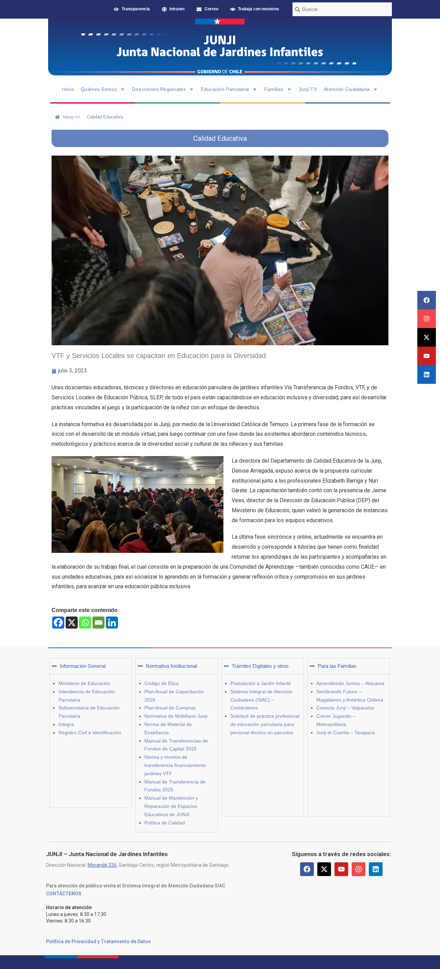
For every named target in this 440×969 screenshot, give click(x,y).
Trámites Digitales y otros (260, 666)
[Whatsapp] (85, 623)
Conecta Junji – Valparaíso (345, 707)
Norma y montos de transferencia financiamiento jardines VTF (175, 765)
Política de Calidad (164, 822)
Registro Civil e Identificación (89, 732)
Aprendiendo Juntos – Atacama (350, 683)
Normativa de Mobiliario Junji (175, 716)
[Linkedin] (426, 374)
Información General (83, 666)
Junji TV (308, 89)
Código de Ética (161, 683)
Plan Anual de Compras (170, 707)
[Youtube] (426, 356)
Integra (66, 724)
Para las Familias (337, 666)
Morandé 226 (102, 865)
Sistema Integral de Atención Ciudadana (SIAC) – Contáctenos (261, 700)
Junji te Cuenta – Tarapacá (345, 732)
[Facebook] (426, 300)
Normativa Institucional (171, 666)
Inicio (68, 89)
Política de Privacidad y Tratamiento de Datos (98, 941)
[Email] (98, 623)
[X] (72, 623)
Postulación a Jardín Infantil (260, 683)
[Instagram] (426, 318)
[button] (91, 666)
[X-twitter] (426, 337)
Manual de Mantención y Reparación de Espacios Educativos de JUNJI (171, 806)
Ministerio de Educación (84, 683)
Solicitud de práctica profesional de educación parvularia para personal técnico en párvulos (264, 724)
